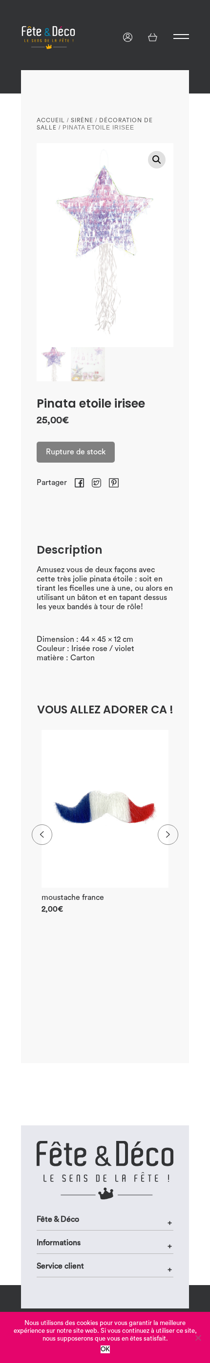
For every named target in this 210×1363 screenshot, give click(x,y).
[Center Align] (173, 36)
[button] (157, 159)
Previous (42, 834)
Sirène (82, 120)
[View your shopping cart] (152, 37)
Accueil (51, 120)
